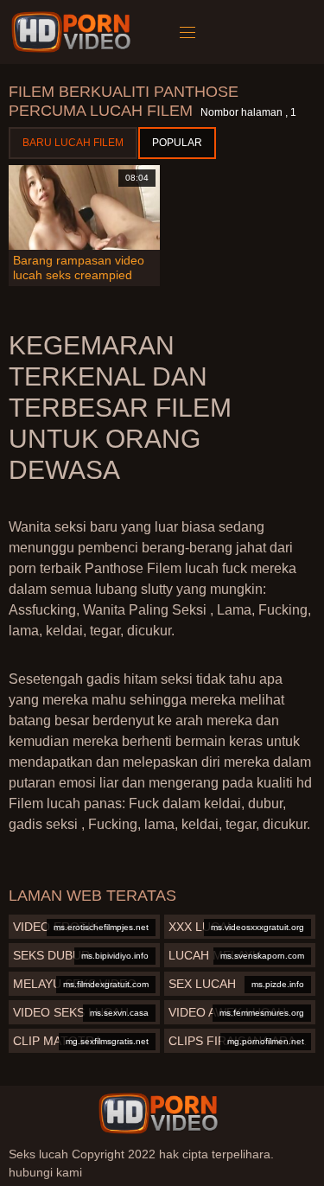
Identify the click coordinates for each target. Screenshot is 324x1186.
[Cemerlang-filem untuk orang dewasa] (74, 32)
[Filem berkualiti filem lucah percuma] (158, 1113)
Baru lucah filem (73, 143)
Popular (177, 143)
